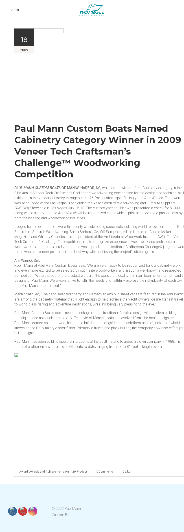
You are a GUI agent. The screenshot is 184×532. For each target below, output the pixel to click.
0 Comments (104, 471)
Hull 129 (70, 471)
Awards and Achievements (46, 471)
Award (23, 471)
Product (82, 471)
